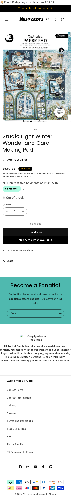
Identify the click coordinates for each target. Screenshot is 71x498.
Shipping (7, 176)
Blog (9, 436)
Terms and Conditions (20, 421)
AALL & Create (30, 494)
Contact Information (19, 397)
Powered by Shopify (46, 494)
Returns (11, 413)
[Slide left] (28, 129)
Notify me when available (35, 240)
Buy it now (35, 232)
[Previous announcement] (6, 8)
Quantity (7, 204)
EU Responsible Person (20, 452)
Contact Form (15, 390)
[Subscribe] (60, 313)
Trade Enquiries (16, 428)
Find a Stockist (15, 444)
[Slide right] (43, 129)
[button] (7, 19)
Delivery (12, 405)
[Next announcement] (64, 8)
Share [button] (10, 261)
